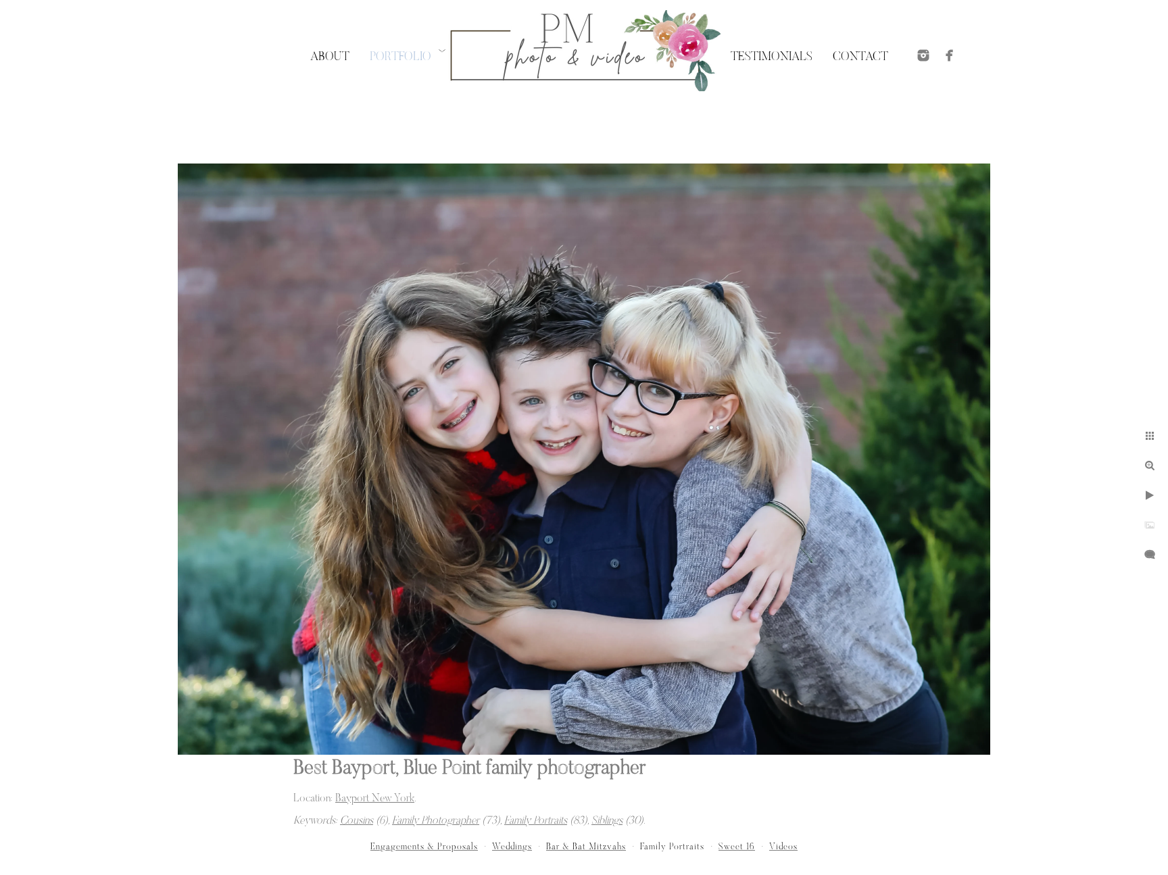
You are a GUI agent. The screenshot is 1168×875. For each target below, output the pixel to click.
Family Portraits (535, 821)
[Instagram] (923, 55)
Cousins (356, 821)
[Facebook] (949, 55)
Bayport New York (374, 798)
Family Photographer (435, 821)
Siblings (607, 821)
